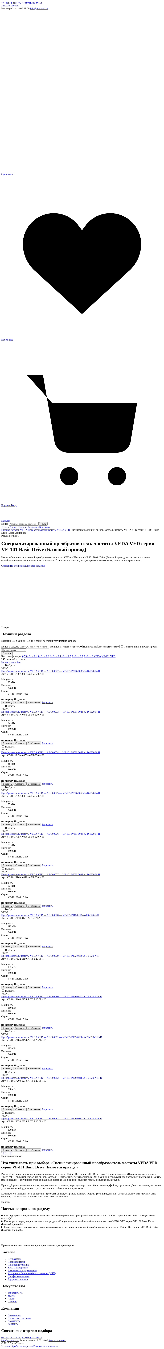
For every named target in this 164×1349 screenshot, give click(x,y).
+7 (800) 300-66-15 (32, 1337)
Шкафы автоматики (18, 1276)
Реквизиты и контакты (45, 1346)
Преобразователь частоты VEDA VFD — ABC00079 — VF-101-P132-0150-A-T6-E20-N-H (50, 955)
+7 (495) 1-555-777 (11, 1337)
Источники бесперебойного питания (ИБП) (32, 1273)
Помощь (22, 527)
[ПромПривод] (15, 517)
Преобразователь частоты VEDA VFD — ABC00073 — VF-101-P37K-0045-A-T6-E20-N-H (50, 711)
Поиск (4, 523)
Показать (7, 653)
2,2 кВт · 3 (54, 656)
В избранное (34, 702)
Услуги (5, 527)
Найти (43, 524)
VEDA (23, 530)
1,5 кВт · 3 (42, 656)
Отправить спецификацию (16, 565)
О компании (14, 1315)
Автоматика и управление (22, 1270)
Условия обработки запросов (17, 1346)
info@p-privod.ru (39, 8)
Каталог (5, 520)
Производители (16, 1261)
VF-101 (106, 656)
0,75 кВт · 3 (29, 656)
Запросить (47, 702)
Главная (5, 530)
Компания (33, 527)
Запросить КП (15, 1292)
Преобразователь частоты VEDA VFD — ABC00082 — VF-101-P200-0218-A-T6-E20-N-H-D (51, 1077)
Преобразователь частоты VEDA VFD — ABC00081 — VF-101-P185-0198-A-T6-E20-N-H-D (51, 1037)
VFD (112, 656)
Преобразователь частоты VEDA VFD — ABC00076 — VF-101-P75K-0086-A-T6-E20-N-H (50, 833)
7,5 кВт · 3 (88, 656)
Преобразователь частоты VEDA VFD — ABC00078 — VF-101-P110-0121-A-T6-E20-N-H (50, 915)
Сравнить (20, 702)
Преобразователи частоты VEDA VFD (49, 530)
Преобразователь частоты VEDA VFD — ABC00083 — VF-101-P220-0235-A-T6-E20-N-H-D (51, 1118)
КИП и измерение (18, 1267)
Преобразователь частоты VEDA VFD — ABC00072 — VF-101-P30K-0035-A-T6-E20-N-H (50, 671)
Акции (13, 527)
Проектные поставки (19, 1318)
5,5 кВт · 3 (76, 656)
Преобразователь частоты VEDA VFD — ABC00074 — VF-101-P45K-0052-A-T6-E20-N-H (50, 752)
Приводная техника (18, 1264)
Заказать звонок (10, 5)
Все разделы (38, 565)
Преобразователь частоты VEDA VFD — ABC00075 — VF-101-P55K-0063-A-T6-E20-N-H (50, 793)
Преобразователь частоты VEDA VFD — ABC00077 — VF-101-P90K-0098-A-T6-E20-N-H (50, 874)
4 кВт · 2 (65, 656)
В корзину (7, 702)
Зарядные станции (18, 1279)
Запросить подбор (11, 662)
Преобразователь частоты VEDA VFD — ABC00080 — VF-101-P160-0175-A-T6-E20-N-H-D (51, 996)
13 (11, 1153)
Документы (14, 1321)
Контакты (44, 527)
